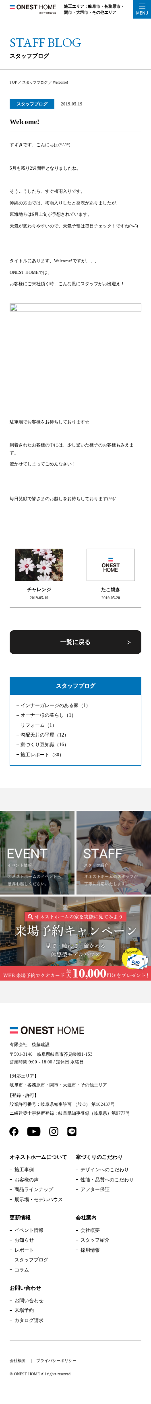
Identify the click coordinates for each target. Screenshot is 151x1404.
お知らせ (24, 1240)
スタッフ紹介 (95, 1240)
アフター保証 (95, 1189)
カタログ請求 (28, 1320)
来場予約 (24, 1310)
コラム (21, 1270)
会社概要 (90, 1230)
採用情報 (90, 1250)
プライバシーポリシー (56, 1360)
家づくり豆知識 (45, 744)
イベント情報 (28, 1230)
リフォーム (39, 725)
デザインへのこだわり (105, 1169)
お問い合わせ (28, 1300)
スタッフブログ (32, 103)
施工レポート (42, 755)
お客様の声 (26, 1180)
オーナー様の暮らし (48, 715)
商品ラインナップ (33, 1189)
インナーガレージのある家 (56, 705)
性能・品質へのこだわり (107, 1180)
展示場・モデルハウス (38, 1199)
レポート (24, 1250)
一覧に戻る (75, 642)
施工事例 (24, 1169)
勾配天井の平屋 (45, 735)
